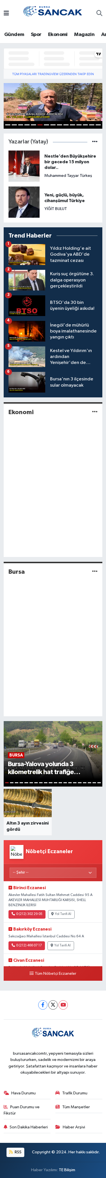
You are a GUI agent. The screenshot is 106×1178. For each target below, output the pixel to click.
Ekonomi (58, 34)
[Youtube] (63, 1005)
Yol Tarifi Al (63, 914)
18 (89, 782)
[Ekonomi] (95, 412)
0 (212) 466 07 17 (29, 945)
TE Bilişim (67, 1170)
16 (79, 782)
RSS (17, 1152)
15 (98, 124)
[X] (53, 1005)
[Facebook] (42, 1005)
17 (84, 782)
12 (79, 124)
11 (72, 124)
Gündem (14, 34)
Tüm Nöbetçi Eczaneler (55, 974)
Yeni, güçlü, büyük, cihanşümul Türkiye (64, 198)
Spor (36, 34)
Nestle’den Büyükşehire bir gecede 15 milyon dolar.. (70, 162)
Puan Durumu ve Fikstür (22, 1110)
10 (66, 124)
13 (85, 124)
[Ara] (99, 14)
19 (94, 782)
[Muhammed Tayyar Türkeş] (24, 166)
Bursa (16, 572)
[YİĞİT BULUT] (24, 202)
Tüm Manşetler (76, 1107)
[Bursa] (95, 571)
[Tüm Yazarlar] (95, 141)
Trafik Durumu (74, 1093)
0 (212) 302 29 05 (29, 914)
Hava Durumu (23, 1093)
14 (91, 124)
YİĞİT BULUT (55, 209)
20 (99, 782)
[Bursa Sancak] (53, 13)
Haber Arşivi (74, 1127)
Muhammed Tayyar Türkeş (68, 175)
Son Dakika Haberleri (29, 1127)
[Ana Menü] (6, 13)
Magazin (84, 34)
